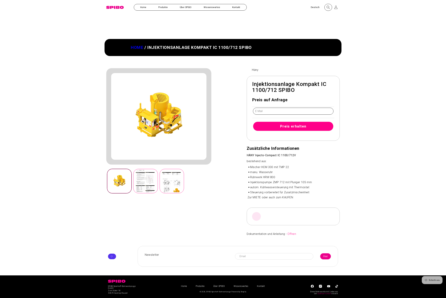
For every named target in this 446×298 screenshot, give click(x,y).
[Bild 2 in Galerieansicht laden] (145, 181)
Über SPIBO (219, 286)
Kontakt (261, 286)
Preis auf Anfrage (269, 99)
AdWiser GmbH (324, 294)
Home (137, 47)
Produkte (200, 286)
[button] (163, 7)
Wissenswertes (241, 286)
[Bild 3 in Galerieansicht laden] (172, 181)
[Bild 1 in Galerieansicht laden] (119, 181)
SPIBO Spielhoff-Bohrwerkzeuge (218, 292)
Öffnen (291, 234)
